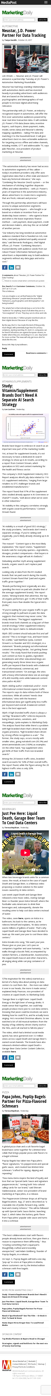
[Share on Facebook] (5, 267)
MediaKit (31, 1361)
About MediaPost (19, 1361)
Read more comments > (36, 353)
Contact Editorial (19, 1364)
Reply (4, 348)
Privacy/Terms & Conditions (23, 1367)
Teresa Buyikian (12, 827)
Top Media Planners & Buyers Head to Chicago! (23, 1339)
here (20, 918)
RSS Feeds (32, 1364)
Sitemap (41, 1364)
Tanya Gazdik (11, 40)
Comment (8, 354)
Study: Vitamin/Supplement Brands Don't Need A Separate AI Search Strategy (24, 1295)
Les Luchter (10, 409)
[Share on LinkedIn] (11, 267)
